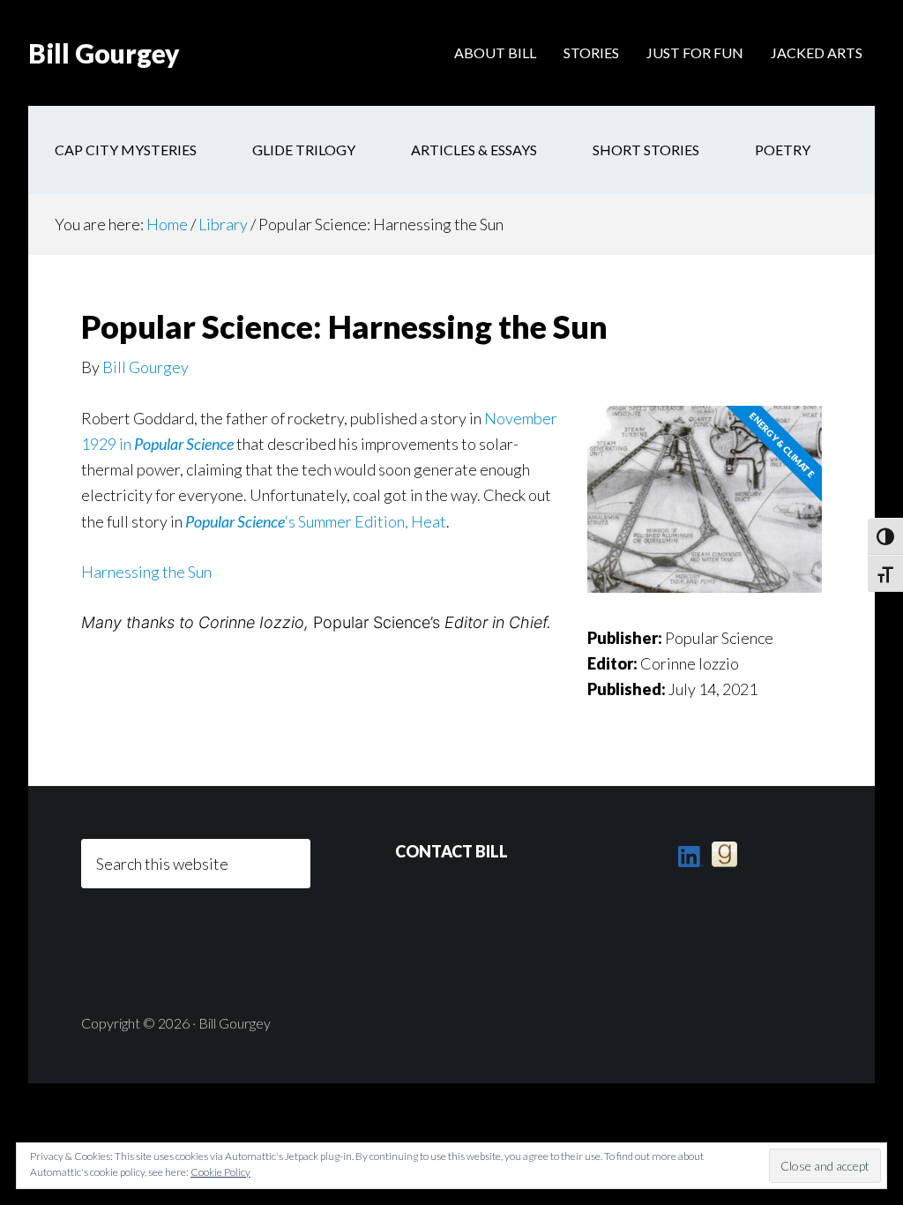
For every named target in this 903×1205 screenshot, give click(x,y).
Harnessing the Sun (146, 571)
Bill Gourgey (104, 53)
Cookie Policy (220, 1172)
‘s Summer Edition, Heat (315, 521)
